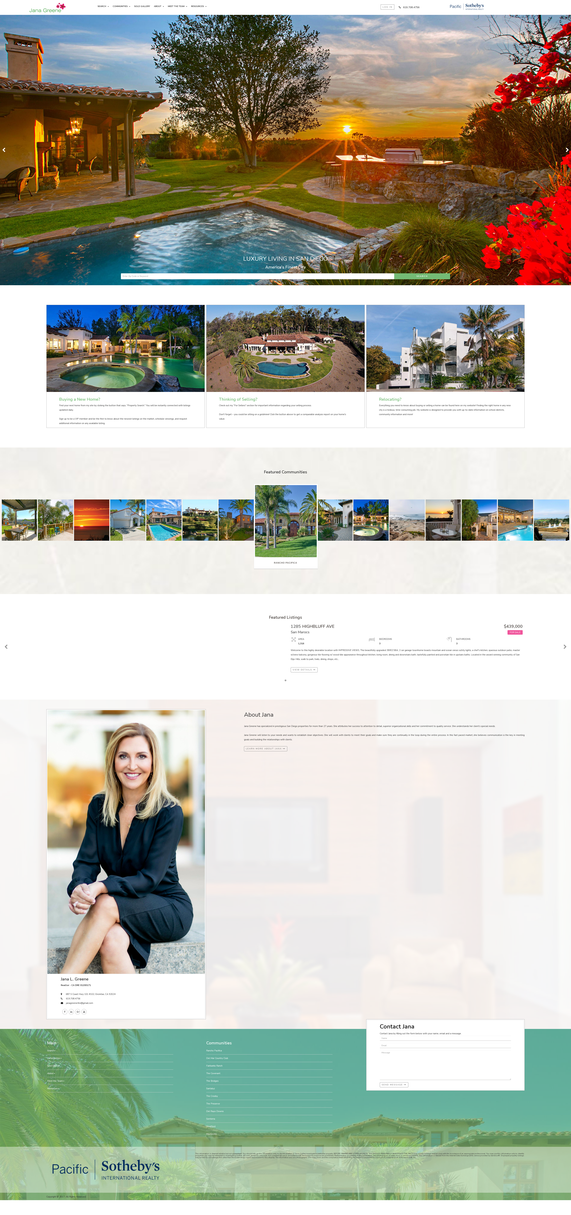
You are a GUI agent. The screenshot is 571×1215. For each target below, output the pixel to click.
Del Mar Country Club (217, 788)
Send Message (393, 814)
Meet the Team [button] (176, 6)
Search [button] (102, 6)
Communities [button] (120, 6)
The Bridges (212, 810)
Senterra (210, 848)
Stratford (210, 856)
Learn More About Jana (264, 478)
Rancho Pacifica (214, 780)
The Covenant (213, 803)
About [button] (157, 6)
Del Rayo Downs (215, 841)
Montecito (211, 863)
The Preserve (213, 833)
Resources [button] (197, 6)
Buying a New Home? (79, 129)
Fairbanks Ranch (214, 795)
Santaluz (210, 818)
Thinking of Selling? (238, 129)
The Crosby (212, 825)
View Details (303, 399)
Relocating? (390, 129)
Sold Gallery (142, 6)
